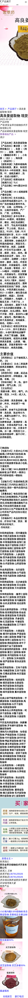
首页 (2, 109)
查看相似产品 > (8, 134)
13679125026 (16, 874)
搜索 (17, 4)
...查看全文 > (6, 858)
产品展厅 (12, 109)
